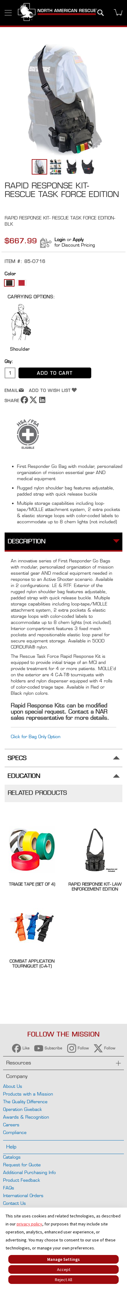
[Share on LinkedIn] (42, 401)
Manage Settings (63, 1259)
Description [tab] (27, 541)
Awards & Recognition (26, 1117)
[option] (9, 283)
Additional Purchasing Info (29, 1172)
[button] (56, 167)
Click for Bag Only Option (35, 736)
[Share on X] (33, 401)
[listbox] (63, 284)
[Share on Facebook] (24, 401)
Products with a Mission (28, 1093)
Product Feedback (21, 1180)
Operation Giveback (22, 1109)
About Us (12, 1086)
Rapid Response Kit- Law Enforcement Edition (95, 886)
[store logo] (57, 12)
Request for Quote (22, 1164)
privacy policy (29, 1224)
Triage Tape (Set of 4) (32, 884)
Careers (11, 1124)
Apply (78, 239)
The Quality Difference (25, 1101)
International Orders (23, 1195)
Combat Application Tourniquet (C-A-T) (32, 963)
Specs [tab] (17, 758)
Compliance (15, 1132)
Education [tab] (24, 775)
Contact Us (14, 1203)
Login (60, 239)
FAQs (8, 1187)
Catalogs (12, 1157)
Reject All (63, 1279)
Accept (63, 1269)
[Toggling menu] (8, 12)
